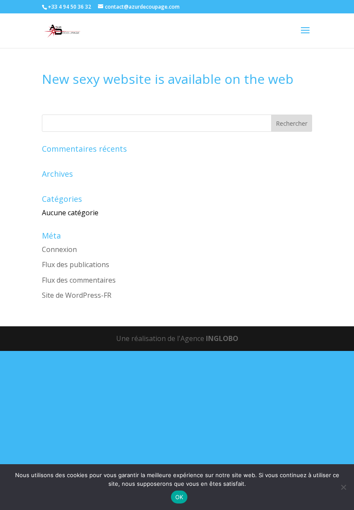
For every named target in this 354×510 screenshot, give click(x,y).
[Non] (343, 487)
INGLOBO (222, 338)
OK (179, 497)
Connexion (59, 249)
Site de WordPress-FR (76, 295)
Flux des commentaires (79, 280)
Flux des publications (75, 264)
